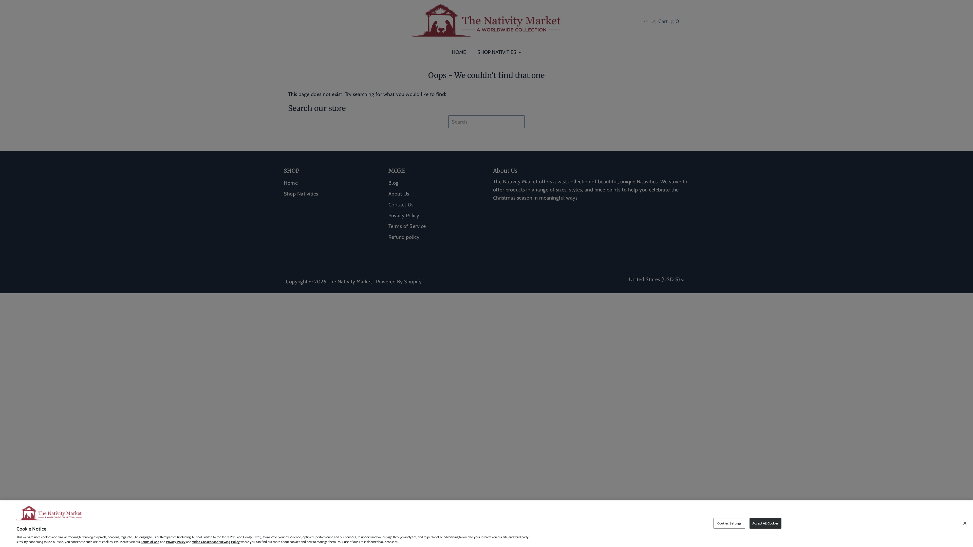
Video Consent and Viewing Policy (216, 542)
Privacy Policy (175, 542)
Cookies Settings (729, 523)
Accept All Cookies (765, 523)
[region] (486, 523)
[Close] (964, 523)
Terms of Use (150, 542)
